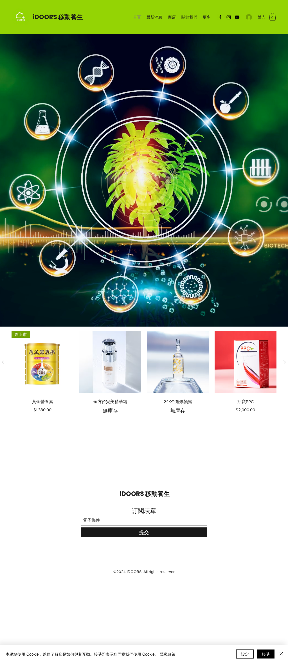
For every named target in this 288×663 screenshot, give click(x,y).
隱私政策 (168, 654)
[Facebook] (220, 17)
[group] (144, 373)
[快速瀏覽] (110, 362)
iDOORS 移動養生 (58, 17)
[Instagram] (228, 17)
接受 (266, 654)
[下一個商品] (284, 362)
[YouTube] (237, 17)
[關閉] (281, 653)
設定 (245, 654)
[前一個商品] (3, 362)
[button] (272, 17)
